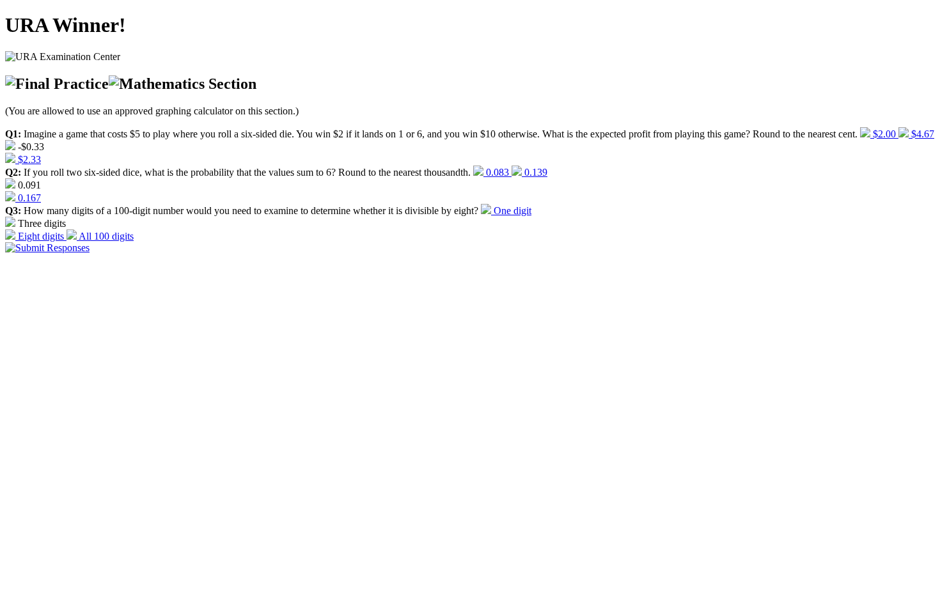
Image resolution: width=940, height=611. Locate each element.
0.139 (534, 172)
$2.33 (28, 159)
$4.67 (921, 133)
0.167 (28, 197)
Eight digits (41, 236)
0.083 (497, 172)
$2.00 (884, 133)
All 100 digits (105, 236)
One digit (511, 210)
